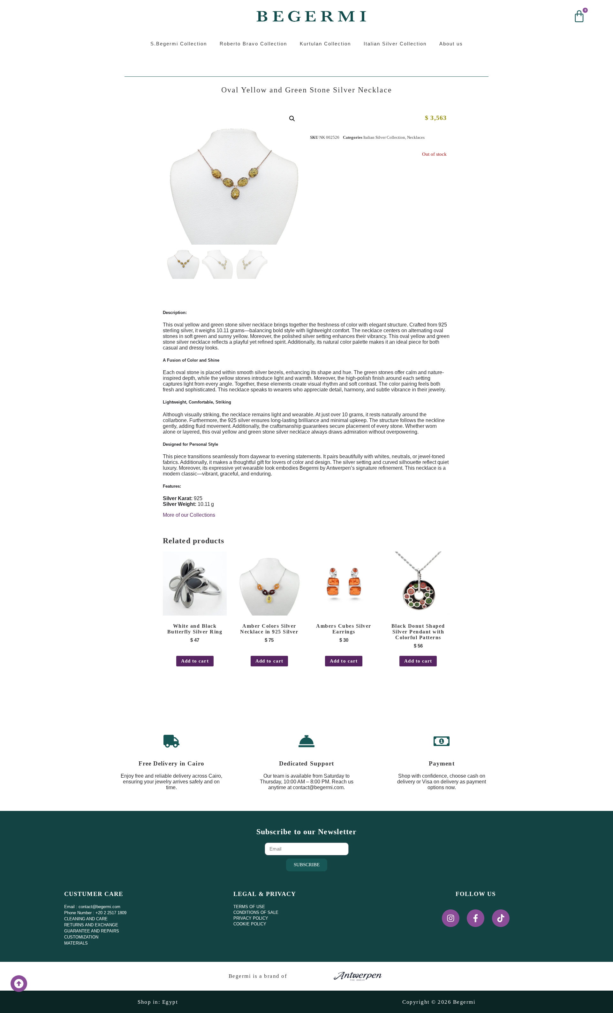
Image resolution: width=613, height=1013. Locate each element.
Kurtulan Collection (325, 43)
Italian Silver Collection (395, 43)
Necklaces (416, 137)
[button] (292, 118)
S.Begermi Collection (178, 43)
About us (451, 43)
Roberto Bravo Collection (253, 43)
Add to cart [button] (195, 661)
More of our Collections (189, 515)
